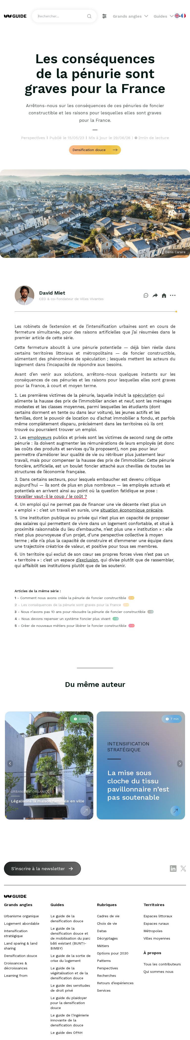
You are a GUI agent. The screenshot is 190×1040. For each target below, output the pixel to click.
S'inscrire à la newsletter (38, 868)
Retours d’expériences (115, 983)
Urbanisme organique (21, 916)
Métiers (103, 946)
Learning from (15, 976)
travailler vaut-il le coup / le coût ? (51, 496)
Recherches (106, 976)
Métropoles (153, 931)
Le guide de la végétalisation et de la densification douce (69, 973)
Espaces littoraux (157, 916)
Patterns (104, 961)
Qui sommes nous (158, 972)
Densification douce (20, 956)
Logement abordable (21, 923)
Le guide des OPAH (66, 1033)
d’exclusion (87, 559)
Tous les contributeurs (162, 964)
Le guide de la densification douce (66, 918)
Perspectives (107, 968)
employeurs (39, 437)
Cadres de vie (108, 916)
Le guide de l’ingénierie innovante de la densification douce (69, 1020)
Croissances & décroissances (15, 965)
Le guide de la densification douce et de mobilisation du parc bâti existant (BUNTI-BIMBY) (70, 938)
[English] (177, 16)
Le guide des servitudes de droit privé (70, 987)
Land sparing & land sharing (20, 945)
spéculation (144, 395)
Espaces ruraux (156, 923)
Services (104, 990)
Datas (102, 931)
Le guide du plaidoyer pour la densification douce (68, 1003)
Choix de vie (107, 923)
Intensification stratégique (15, 933)
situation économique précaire (131, 510)
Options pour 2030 (112, 953)
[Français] (183, 16)
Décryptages (107, 938)
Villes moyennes (156, 938)
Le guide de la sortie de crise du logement (70, 958)
